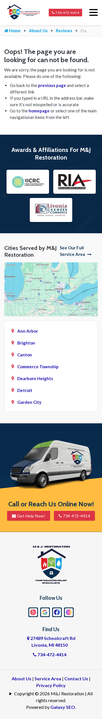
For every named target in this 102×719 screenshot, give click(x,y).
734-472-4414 (67, 12)
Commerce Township (38, 366)
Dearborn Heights (35, 378)
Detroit (24, 390)
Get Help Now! (30, 515)
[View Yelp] (33, 611)
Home (14, 30)
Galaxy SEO (62, 707)
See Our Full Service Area (73, 251)
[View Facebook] (57, 611)
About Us (38, 30)
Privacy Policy (51, 685)
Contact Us (76, 678)
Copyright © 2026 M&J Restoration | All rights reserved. (53, 697)
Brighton (26, 342)
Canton (24, 354)
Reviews (64, 30)
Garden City (29, 402)
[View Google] (45, 611)
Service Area (48, 678)
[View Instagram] (69, 611)
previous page (52, 85)
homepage (39, 110)
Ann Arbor (27, 331)
